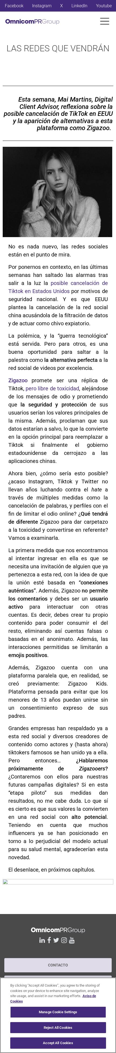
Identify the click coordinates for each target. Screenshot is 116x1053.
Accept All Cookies (58, 1043)
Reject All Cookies (58, 1028)
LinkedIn (79, 5)
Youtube (104, 5)
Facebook (14, 5)
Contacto (58, 965)
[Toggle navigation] (104, 21)
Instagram (42, 5)
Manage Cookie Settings (58, 1012)
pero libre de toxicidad (52, 388)
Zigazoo (18, 380)
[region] (58, 1015)
